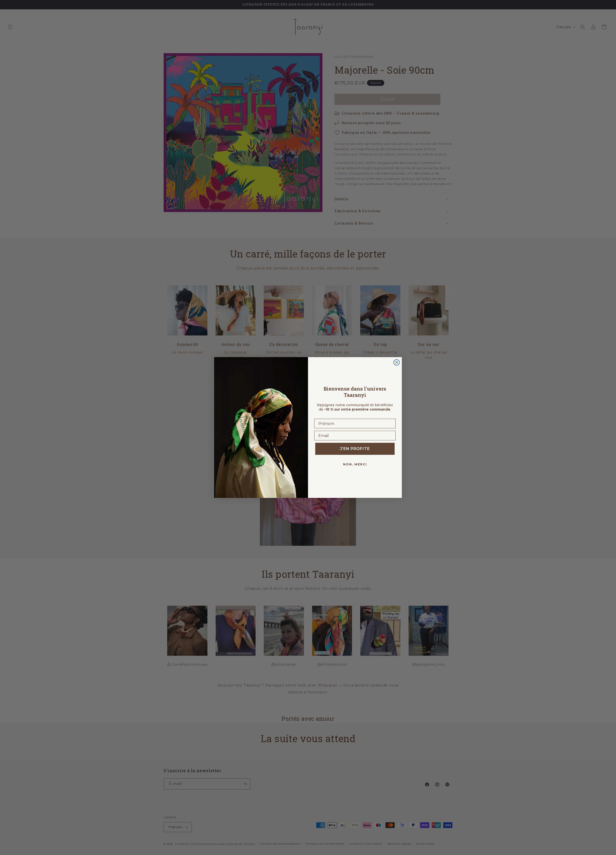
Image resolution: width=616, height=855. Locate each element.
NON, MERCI (355, 464)
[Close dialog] (396, 362)
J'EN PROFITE (355, 448)
